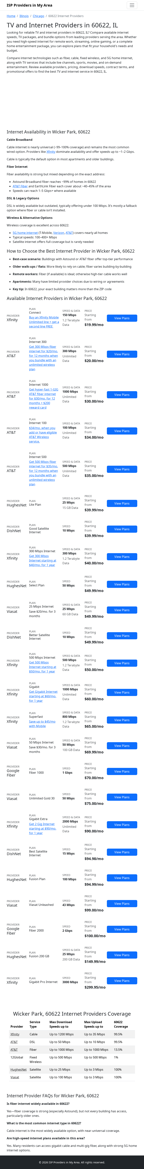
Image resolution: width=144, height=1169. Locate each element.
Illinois (24, 16)
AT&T (69, 233)
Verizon (58, 233)
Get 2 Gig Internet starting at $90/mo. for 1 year (42, 828)
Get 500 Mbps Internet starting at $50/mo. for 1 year (42, 666)
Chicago (38, 16)
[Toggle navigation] (132, 5)
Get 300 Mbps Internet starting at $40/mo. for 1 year (42, 560)
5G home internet (25, 233)
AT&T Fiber (20, 186)
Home (11, 16)
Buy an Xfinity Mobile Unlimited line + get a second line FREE (44, 321)
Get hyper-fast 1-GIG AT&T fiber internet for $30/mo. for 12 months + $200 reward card (43, 398)
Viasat (14, 1077)
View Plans (122, 318)
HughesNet (18, 1069)
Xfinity (50, 152)
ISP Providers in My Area (29, 5)
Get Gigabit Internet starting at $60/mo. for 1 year (43, 696)
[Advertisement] (72, 104)
